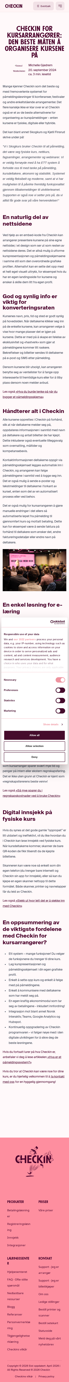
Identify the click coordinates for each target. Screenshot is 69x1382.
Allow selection (34, 746)
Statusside (45, 1331)
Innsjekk (13, 1237)
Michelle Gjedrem (40, 65)
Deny (34, 757)
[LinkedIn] (25, 1184)
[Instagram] (34, 1184)
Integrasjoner (16, 1245)
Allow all (34, 735)
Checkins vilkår (17, 1349)
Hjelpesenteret (17, 1272)
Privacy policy (46, 1376)
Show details (50, 724)
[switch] (60, 690)
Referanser (14, 1314)
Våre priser (46, 1210)
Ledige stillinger (49, 1302)
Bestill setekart (48, 1323)
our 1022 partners (25, 639)
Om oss (43, 1294)
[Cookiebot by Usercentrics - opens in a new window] (50, 622)
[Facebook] (44, 1184)
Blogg (11, 1307)
